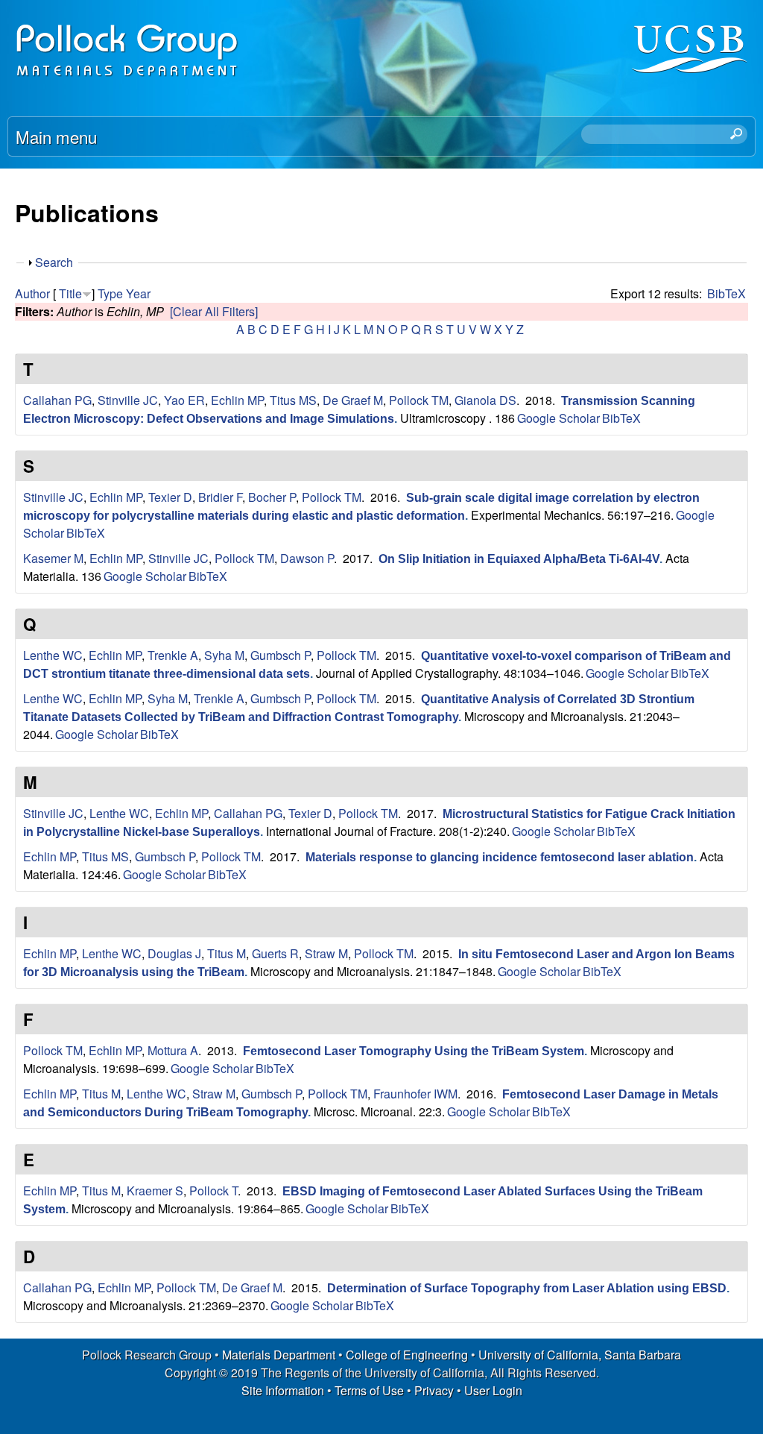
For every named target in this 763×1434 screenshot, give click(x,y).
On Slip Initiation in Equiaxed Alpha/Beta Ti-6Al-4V (519, 559)
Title (70, 293)
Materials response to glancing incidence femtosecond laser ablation (499, 857)
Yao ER (184, 400)
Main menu (56, 136)
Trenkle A (173, 655)
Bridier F (220, 497)
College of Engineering (407, 1354)
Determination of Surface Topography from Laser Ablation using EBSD (526, 1288)
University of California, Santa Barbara (579, 1354)
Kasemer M (53, 558)
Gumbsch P (280, 655)
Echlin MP (237, 400)
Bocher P (272, 497)
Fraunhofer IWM (415, 1093)
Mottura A (173, 1050)
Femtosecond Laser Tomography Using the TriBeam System (413, 1051)
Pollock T (213, 1190)
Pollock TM (419, 400)
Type (110, 293)
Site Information (282, 1390)
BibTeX (726, 293)
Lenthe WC (53, 655)
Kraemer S (155, 1190)
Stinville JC (128, 400)
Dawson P (307, 558)
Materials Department (278, 1354)
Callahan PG (57, 400)
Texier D (170, 497)
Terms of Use (369, 1390)
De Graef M (353, 400)
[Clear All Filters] (214, 311)
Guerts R (275, 953)
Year (138, 293)
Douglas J (174, 953)
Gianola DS (485, 400)
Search (54, 262)
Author (32, 293)
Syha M (224, 655)
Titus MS (293, 400)
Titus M (226, 953)
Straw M (326, 953)
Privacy (434, 1390)
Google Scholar (558, 418)
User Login (493, 1390)
